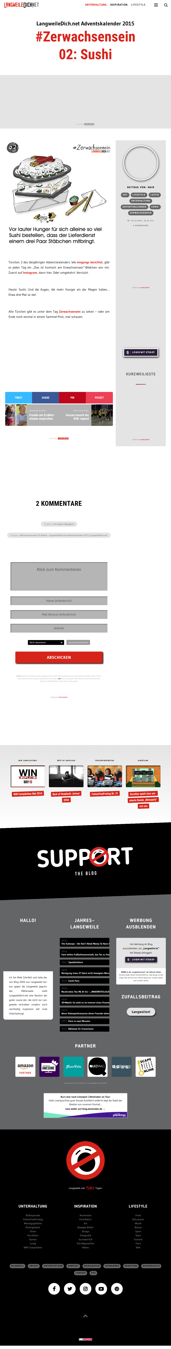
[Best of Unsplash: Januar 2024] (66, 784)
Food (138, 1215)
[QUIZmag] (98, 1066)
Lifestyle (139, 195)
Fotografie (85, 1235)
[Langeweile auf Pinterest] (116, 1288)
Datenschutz (151, 1266)
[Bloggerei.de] (85, 1339)
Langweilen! (141, 1012)
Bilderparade (33, 1215)
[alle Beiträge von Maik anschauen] (140, 163)
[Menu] (156, 5)
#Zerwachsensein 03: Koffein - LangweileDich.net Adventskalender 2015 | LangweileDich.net (63, 535)
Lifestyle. (138, 5)
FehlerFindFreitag (33, 1219)
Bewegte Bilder (85, 1227)
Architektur (85, 1219)
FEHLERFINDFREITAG (104, 760)
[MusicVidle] (73, 1066)
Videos (85, 1247)
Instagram (30, 273)
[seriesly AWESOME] (49, 1066)
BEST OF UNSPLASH (66, 760)
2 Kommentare (140, 225)
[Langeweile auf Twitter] (69, 1288)
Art (125, 195)
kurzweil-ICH (85, 1239)
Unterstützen (53, 1266)
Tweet (18, 397)
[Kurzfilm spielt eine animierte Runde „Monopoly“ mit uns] (143, 787)
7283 (90, 1188)
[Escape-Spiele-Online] (146, 1066)
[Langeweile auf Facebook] (54, 1288)
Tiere (138, 1243)
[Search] (166, 5)
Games (33, 1239)
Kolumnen (138, 1219)
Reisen (138, 1227)
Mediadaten (92, 1266)
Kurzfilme (33, 1235)
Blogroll (17, 1266)
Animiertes (86, 1215)
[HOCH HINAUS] (85, 1315)
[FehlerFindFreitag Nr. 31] (104, 781)
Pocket (99, 397)
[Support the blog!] (85, 861)
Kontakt (73, 1266)
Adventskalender (134, 207)
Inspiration (85, 1207)
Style (138, 1235)
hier (59, 679)
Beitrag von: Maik (140, 187)
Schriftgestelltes (85, 1243)
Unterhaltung (140, 201)
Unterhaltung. (96, 5)
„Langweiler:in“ (150, 948)
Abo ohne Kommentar (78, 642)
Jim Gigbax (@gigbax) (64, 524)
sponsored (112, 1266)
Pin (72, 397)
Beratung (131, 1266)
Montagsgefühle (33, 1223)
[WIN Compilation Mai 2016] (27, 781)
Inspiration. (119, 5)
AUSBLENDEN (89, 124)
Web (138, 1247)
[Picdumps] (122, 1066)
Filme (33, 1231)
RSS (93, 1273)
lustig (154, 195)
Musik (138, 1223)
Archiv (33, 1266)
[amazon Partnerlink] (25, 1066)
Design (85, 1231)
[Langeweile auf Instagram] (85, 1288)
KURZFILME (143, 760)
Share (45, 397)
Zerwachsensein (70, 312)
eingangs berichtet (90, 262)
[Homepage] (24, 5)
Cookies (81, 1273)
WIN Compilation (33, 1247)
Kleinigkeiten (33, 1227)
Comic (155, 207)
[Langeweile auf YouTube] (101, 1288)
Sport (138, 1231)
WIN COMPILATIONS (28, 760)
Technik (138, 1239)
